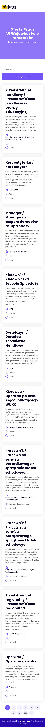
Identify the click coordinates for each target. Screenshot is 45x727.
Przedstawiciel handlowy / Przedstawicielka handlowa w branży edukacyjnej (20, 101)
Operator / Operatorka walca (21, 659)
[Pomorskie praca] (9, 7)
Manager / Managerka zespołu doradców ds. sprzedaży (21, 219)
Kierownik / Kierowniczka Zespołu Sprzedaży (21, 279)
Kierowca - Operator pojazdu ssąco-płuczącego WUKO (21, 398)
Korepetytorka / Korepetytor (19, 164)
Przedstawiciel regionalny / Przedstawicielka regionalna (20, 602)
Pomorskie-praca (23, 721)
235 (25, 713)
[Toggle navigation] (42, 7)
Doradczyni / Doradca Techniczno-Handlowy (16, 339)
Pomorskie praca (15, 42)
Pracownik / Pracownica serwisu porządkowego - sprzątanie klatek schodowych (20, 461)
